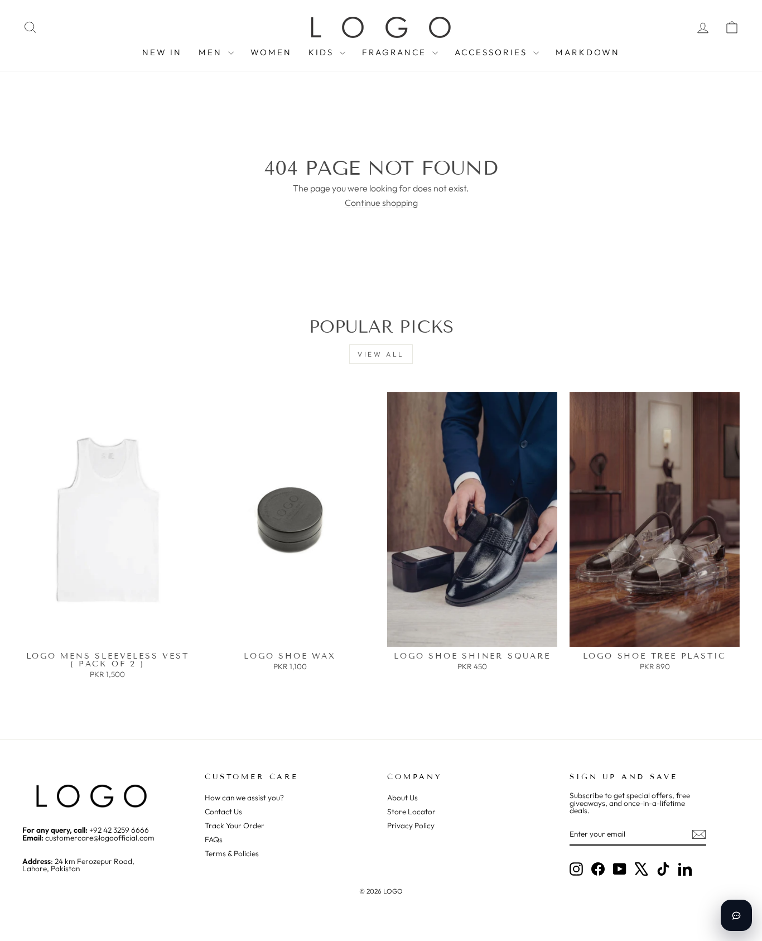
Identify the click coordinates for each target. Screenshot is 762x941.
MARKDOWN (588, 52)
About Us (402, 798)
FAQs (214, 839)
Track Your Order (234, 825)
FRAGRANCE (396, 52)
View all (381, 354)
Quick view (107, 636)
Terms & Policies (232, 853)
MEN (212, 52)
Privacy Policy (411, 825)
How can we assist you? (244, 798)
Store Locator (411, 811)
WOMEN (271, 52)
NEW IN (162, 52)
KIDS (322, 52)
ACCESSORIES (492, 52)
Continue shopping (381, 202)
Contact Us (223, 811)
